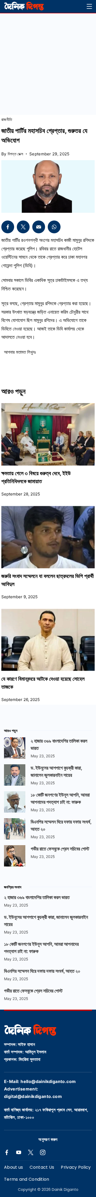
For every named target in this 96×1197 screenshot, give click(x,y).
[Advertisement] (48, 64)
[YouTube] (18, 1152)
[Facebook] (6, 1152)
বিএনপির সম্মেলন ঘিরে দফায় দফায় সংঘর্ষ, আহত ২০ (42, 971)
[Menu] (89, 6)
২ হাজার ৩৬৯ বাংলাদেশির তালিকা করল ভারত (37, 897)
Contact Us (42, 1167)
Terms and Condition (26, 1179)
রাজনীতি (6, 119)
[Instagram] (42, 1152)
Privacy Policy (76, 1167)
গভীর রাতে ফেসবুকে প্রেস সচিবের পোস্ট (60, 849)
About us (13, 1167)
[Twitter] (30, 1152)
